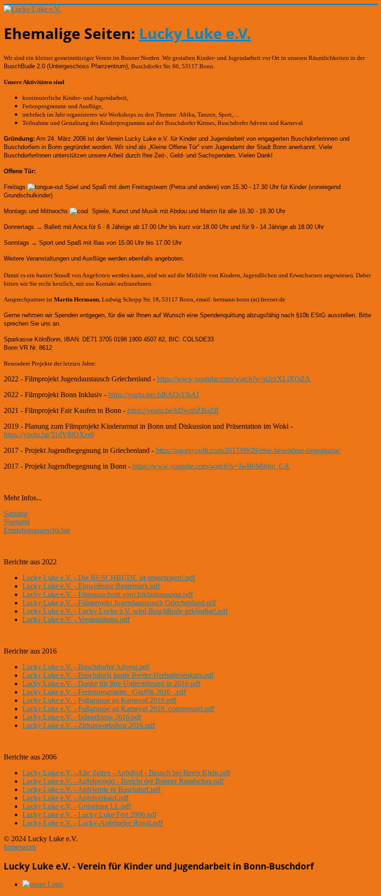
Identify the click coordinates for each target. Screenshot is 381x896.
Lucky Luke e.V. (195, 33)
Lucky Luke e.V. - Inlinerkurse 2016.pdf (81, 717)
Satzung (15, 513)
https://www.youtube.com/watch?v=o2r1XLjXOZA (233, 379)
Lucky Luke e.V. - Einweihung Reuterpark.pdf (91, 586)
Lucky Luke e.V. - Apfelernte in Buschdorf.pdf (91, 789)
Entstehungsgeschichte (37, 530)
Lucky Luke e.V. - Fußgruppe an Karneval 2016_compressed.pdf (118, 709)
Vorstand (17, 522)
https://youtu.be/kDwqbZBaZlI (172, 410)
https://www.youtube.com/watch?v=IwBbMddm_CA (210, 466)
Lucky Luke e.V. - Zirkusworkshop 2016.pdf (88, 725)
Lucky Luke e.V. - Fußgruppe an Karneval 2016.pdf (99, 700)
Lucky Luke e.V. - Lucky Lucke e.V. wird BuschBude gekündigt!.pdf (125, 611)
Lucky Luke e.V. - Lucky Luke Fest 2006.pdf (89, 814)
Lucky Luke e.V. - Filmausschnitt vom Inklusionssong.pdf (107, 594)
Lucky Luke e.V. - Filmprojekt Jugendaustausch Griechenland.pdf (119, 603)
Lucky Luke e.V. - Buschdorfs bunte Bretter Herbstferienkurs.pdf (118, 675)
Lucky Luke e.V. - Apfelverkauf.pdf (75, 798)
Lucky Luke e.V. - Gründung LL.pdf (76, 806)
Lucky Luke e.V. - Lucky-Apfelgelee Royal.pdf (92, 823)
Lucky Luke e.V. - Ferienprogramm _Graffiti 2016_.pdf (104, 692)
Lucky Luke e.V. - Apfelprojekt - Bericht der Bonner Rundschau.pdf (122, 781)
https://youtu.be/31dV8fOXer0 (49, 434)
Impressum (20, 847)
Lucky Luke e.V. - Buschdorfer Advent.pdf (85, 667)
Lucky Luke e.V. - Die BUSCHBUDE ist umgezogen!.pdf (108, 578)
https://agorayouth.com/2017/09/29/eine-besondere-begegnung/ (248, 450)
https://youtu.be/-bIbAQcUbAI (153, 395)
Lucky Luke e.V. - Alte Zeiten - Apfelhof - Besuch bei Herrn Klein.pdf (126, 773)
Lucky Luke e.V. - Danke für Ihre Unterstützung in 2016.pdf (111, 683)
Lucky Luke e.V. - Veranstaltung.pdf (76, 619)
